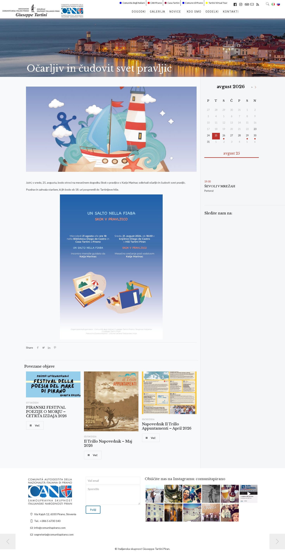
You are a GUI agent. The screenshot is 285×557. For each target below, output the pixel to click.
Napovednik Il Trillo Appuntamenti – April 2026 (166, 426)
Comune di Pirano (194, 3)
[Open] (155, 494)
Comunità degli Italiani (134, 3)
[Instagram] (161, 500)
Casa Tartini (174, 3)
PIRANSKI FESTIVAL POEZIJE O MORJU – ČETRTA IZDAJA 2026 (46, 411)
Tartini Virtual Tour (218, 3)
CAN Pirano (156, 3)
